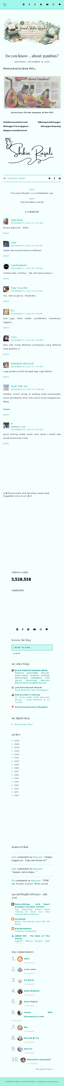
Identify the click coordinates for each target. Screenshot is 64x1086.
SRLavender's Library (27, 694)
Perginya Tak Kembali (25, 931)
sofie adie (30, 969)
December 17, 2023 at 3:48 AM (27, 268)
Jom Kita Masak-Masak (28, 687)
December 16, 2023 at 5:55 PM (27, 246)
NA (12, 310)
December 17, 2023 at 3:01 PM (27, 314)
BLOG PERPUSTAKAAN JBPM (31, 670)
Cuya (14, 337)
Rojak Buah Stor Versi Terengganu (32, 690)
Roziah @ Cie (31, 1038)
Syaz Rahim (30, 1001)
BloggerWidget (44, 1069)
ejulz (13, 855)
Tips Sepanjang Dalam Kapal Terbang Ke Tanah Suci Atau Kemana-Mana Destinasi (32, 911)
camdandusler (19, 265)
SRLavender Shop (23, 724)
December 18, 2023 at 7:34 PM (27, 367)
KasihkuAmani (23, 928)
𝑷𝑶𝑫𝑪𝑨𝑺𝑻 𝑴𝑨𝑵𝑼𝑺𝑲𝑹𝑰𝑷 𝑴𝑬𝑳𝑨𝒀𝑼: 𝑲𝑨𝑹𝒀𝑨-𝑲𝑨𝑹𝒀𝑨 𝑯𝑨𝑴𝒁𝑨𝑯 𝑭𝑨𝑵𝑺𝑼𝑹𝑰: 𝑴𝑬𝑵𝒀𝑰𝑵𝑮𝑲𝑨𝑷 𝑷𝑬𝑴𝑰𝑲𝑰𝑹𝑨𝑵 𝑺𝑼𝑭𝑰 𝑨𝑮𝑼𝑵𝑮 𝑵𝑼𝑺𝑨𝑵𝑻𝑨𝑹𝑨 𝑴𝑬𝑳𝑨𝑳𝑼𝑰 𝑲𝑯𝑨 (32, 678)
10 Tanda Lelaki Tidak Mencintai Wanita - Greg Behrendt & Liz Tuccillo (32, 699)
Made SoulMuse (48, 1082)
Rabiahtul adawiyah (22, 363)
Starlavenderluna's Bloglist (31, 707)
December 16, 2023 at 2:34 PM (27, 223)
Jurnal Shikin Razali (25, 1081)
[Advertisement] (32, 538)
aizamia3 (20, 919)
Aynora (28, 1048)
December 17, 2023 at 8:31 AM (27, 291)
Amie (14, 242)
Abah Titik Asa (19, 386)
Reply (6, 233)
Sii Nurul (29, 980)
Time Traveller (19, 287)
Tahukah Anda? (16, 178)
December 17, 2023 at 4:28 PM (27, 340)
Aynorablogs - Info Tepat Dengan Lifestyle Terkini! (32, 905)
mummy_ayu (18, 426)
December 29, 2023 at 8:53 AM (27, 429)
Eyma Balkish (31, 991)
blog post (37, 855)
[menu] (4, 4)
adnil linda (17, 220)
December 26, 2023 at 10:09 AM (27, 389)
